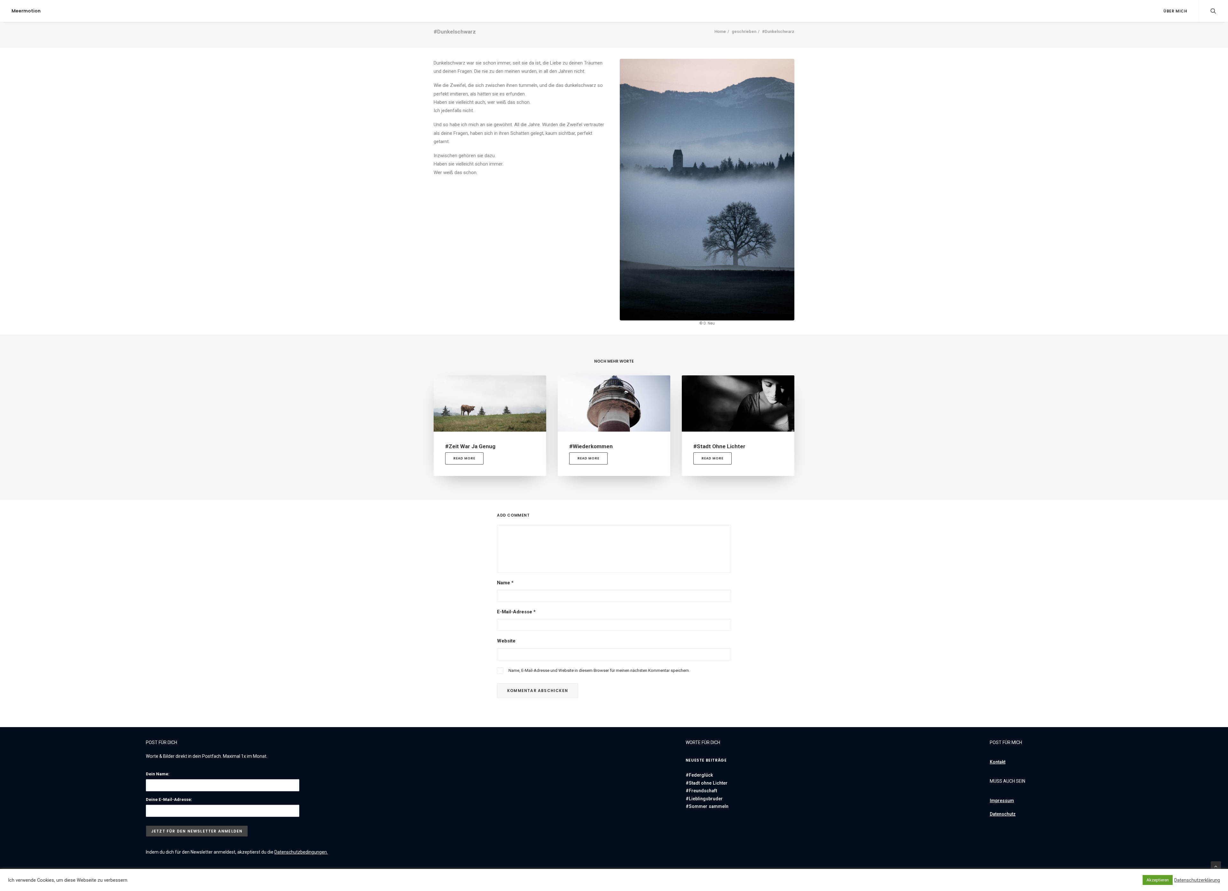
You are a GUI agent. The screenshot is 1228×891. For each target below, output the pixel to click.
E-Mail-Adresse (516, 612)
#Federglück (699, 775)
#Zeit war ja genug (470, 446)
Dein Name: (157, 774)
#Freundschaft (701, 790)
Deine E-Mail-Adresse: (169, 799)
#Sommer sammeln (707, 806)
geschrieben (744, 31)
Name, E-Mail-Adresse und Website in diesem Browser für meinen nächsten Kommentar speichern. (599, 670)
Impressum (1002, 800)
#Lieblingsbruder (704, 798)
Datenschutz (1003, 814)
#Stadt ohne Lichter (719, 446)
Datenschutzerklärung (1197, 880)
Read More (464, 458)
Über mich (1175, 11)
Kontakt (997, 761)
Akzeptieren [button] (1157, 880)
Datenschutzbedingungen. (301, 852)
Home (720, 31)
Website (506, 641)
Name (505, 583)
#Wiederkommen (591, 446)
